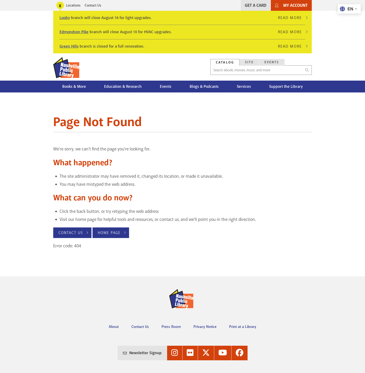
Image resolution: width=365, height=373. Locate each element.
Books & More (74, 86)
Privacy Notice (205, 326)
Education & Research (123, 86)
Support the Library (286, 86)
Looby (65, 17)
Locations (73, 5)
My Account (295, 5)
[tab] (225, 62)
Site (249, 62)
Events (271, 62)
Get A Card (255, 5)
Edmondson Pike (74, 31)
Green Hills (69, 46)
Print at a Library (242, 326)
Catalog (225, 62)
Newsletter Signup (145, 352)
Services (244, 86)
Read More (291, 17)
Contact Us (93, 5)
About (114, 326)
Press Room (171, 326)
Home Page (109, 232)
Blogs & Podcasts (204, 86)
